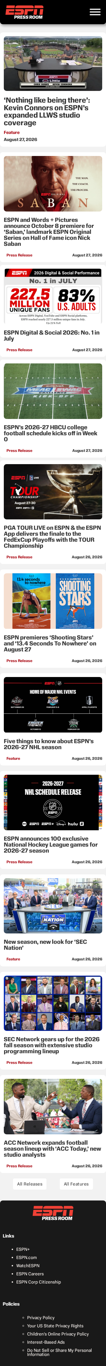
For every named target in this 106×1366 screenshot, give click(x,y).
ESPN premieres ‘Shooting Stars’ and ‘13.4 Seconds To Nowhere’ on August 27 (50, 643)
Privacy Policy (41, 1317)
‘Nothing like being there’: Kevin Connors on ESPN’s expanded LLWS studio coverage (47, 111)
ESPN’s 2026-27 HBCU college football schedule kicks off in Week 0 (50, 433)
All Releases (29, 1184)
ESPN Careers (30, 1273)
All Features (76, 1184)
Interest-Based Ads (46, 1342)
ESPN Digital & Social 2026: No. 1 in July (51, 335)
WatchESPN (27, 1265)
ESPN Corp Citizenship (38, 1282)
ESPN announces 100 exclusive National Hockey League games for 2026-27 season (51, 844)
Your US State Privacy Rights (55, 1325)
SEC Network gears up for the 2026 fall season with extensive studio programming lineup (52, 1045)
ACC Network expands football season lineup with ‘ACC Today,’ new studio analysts (52, 1148)
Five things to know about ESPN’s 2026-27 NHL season (49, 744)
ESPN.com (26, 1257)
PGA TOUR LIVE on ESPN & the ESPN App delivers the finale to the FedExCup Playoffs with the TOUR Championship (52, 536)
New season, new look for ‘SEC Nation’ (45, 944)
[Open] (95, 12)
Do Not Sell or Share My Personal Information (59, 1352)
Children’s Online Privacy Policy (58, 1334)
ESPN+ (23, 1249)
